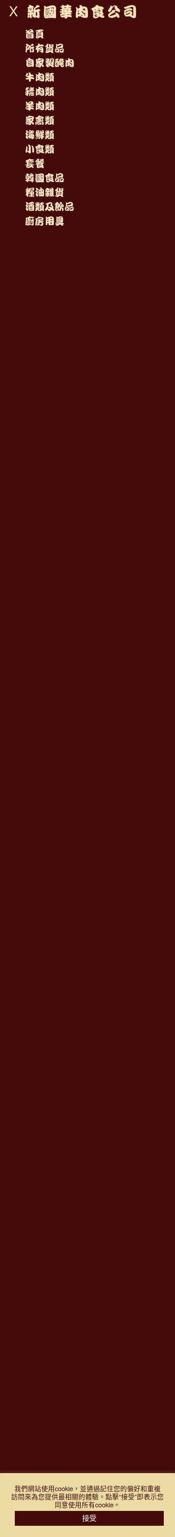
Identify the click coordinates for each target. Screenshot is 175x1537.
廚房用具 (44, 221)
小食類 (39, 149)
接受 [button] (89, 1518)
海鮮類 (39, 135)
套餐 (34, 164)
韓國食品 (44, 178)
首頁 (34, 34)
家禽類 (39, 120)
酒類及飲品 (49, 207)
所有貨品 (44, 49)
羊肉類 (39, 106)
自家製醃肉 (49, 63)
